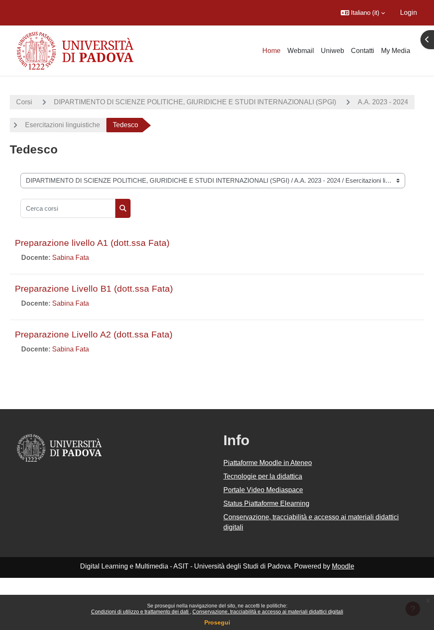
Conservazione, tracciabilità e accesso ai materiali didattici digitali (267, 612)
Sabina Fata (70, 257)
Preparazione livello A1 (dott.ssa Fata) (92, 243)
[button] (363, 12)
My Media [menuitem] (395, 50)
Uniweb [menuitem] (332, 50)
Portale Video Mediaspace (263, 489)
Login (408, 12)
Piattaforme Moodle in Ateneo (267, 462)
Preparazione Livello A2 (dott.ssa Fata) (93, 334)
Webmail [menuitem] (300, 50)
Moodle (343, 566)
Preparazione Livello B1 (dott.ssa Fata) (94, 288)
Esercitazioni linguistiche (62, 124)
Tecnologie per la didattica (262, 476)
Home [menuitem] (271, 50)
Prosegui (217, 622)
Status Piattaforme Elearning (266, 503)
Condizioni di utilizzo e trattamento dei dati (140, 612)
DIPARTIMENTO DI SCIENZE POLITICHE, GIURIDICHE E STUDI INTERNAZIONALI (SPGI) (195, 102)
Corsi (24, 102)
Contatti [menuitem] (362, 50)
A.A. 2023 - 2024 (383, 102)
